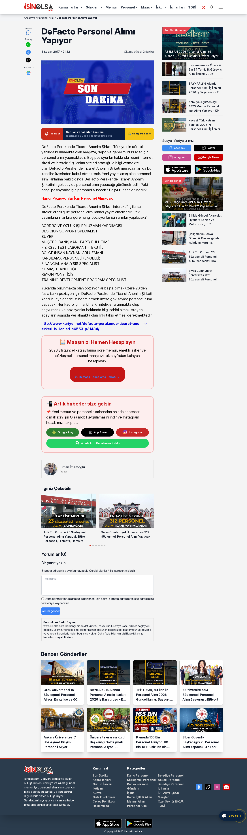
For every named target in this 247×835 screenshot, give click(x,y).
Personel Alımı (45, 17)
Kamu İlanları (69, 7)
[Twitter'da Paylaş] (28, 60)
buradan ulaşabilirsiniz (58, 637)
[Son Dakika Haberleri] (203, 7)
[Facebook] (199, 787)
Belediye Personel (171, 775)
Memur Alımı (136, 801)
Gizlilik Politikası (104, 797)
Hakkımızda (101, 806)
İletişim (98, 788)
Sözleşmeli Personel (141, 780)
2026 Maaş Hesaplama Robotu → (97, 377)
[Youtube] (226, 787)
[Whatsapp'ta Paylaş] (28, 44)
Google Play (65, 432)
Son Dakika (100, 775)
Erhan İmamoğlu (73, 467)
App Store (100, 432)
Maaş (145, 7)
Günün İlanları (102, 784)
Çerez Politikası (104, 801)
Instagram (135, 432)
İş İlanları (177, 7)
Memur (111, 7)
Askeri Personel (169, 780)
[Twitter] (208, 787)
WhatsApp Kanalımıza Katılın (100, 443)
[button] (149, 512)
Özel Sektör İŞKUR (171, 801)
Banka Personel (138, 784)
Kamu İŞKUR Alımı (139, 797)
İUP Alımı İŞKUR (168, 793)
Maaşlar (163, 797)
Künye (97, 793)
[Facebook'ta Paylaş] (28, 52)
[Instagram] (217, 787)
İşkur (160, 7)
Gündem (92, 7)
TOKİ (192, 7)
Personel (128, 7)
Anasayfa (29, 17)
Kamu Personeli (138, 775)
